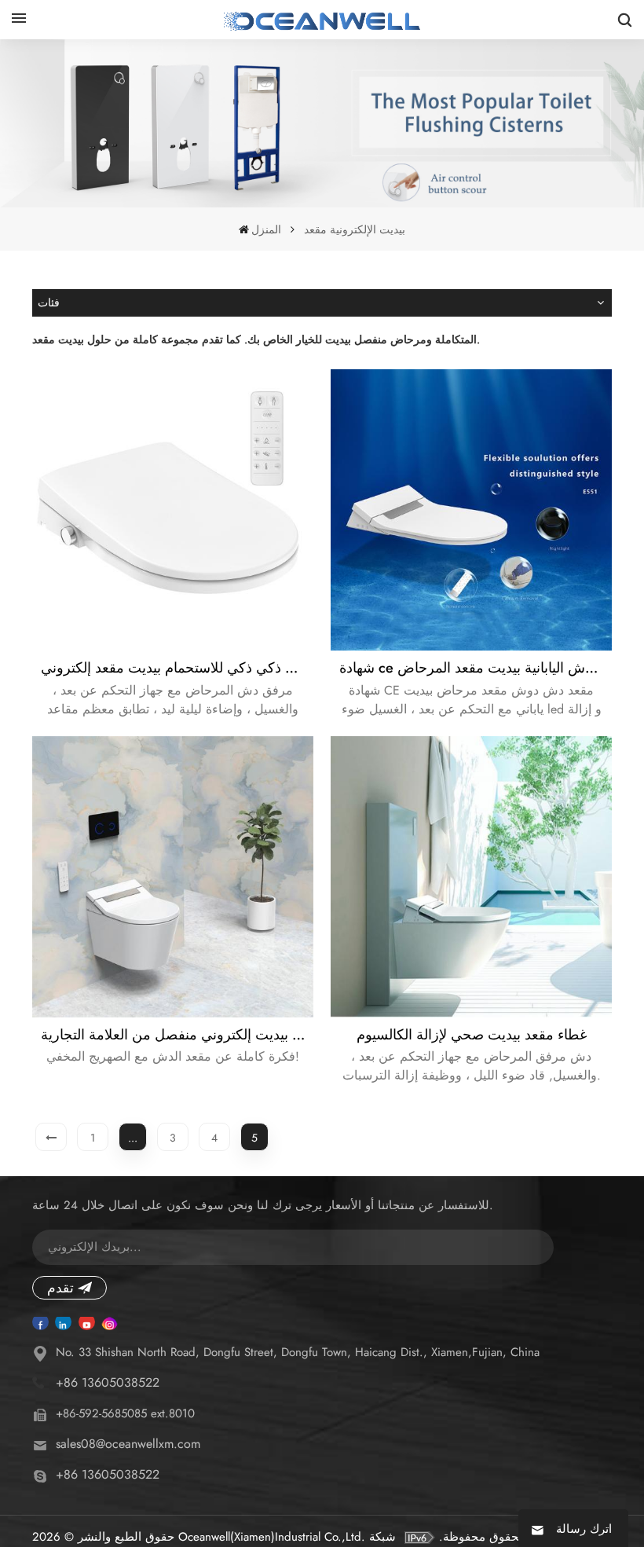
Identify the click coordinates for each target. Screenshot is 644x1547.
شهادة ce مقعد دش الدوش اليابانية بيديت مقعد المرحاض (475, 667)
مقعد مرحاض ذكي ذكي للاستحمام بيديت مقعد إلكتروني (177, 667)
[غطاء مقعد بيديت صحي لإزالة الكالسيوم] (471, 876)
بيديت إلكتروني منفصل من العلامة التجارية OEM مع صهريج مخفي (177, 1034)
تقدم (60, 1287)
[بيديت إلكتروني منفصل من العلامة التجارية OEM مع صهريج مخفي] (172, 876)
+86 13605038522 (107, 1382)
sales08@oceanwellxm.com (128, 1444)
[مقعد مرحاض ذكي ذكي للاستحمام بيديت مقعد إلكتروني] (172, 510)
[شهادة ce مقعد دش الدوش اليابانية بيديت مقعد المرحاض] (471, 510)
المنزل (266, 229)
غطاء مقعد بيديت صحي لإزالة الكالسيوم (472, 1034)
